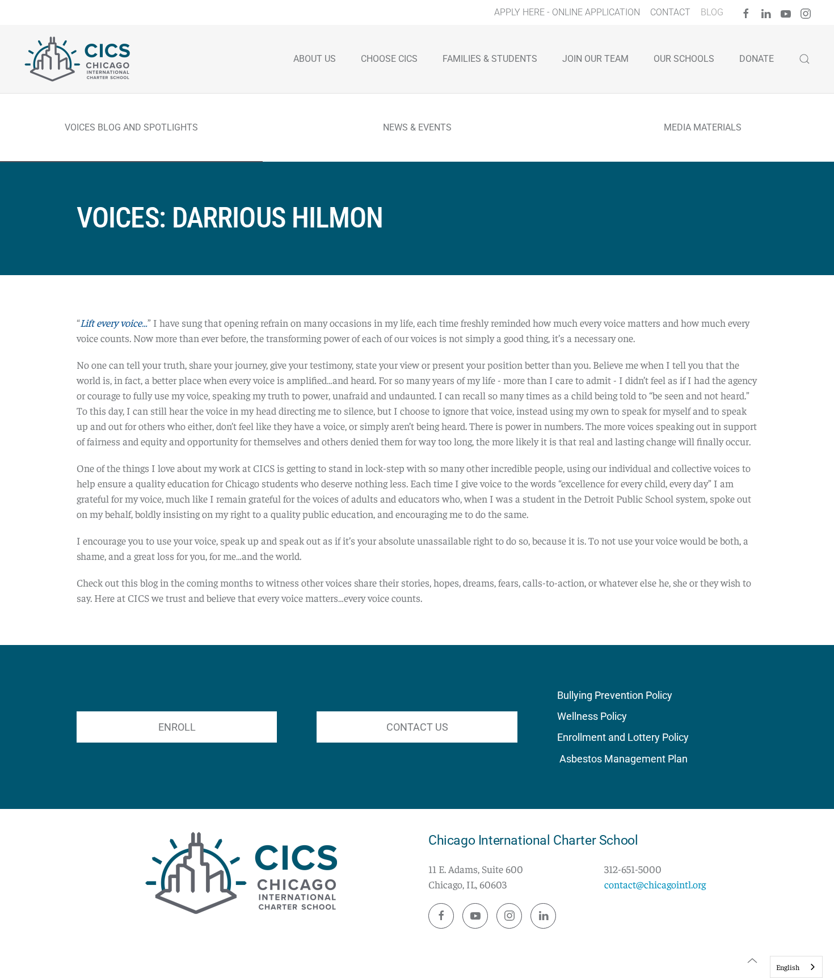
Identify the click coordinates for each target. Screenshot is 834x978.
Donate (756, 58)
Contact (670, 12)
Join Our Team (595, 58)
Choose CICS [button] (389, 58)
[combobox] (796, 967)
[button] (752, 960)
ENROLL (177, 727)
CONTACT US (417, 727)
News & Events (417, 127)
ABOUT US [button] (314, 58)
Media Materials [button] (703, 127)
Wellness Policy (592, 716)
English (787, 967)
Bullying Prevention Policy (614, 695)
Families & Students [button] (490, 58)
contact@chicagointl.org (655, 884)
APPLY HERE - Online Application (567, 12)
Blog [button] (712, 12)
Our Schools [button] (684, 58)
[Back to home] (79, 59)
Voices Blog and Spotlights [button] (131, 127)
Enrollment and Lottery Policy (623, 737)
